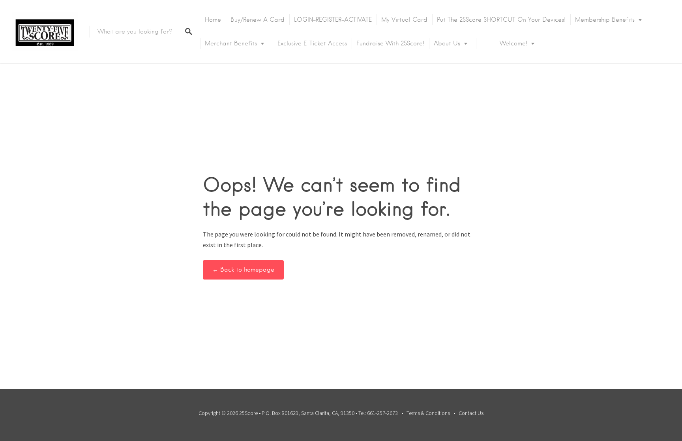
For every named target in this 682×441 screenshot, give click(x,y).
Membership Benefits (605, 19)
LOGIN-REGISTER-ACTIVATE (333, 19)
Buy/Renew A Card (257, 19)
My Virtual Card (404, 19)
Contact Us (471, 413)
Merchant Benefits (231, 43)
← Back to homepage (243, 269)
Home (213, 19)
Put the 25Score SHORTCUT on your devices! (501, 19)
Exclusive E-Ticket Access (312, 43)
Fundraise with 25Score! (390, 43)
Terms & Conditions (428, 413)
